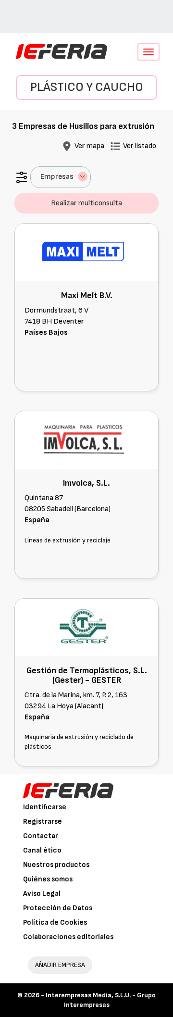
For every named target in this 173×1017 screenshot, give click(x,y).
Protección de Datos (57, 908)
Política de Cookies (55, 922)
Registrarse (42, 821)
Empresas (57, 176)
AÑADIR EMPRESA (60, 965)
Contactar (40, 836)
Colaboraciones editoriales (68, 937)
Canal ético (42, 850)
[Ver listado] (115, 146)
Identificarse (44, 807)
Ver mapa (89, 146)
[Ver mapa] (67, 146)
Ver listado (139, 146)
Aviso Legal (42, 893)
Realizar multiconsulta (86, 203)
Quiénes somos (48, 879)
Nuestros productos (56, 864)
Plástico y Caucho (86, 87)
